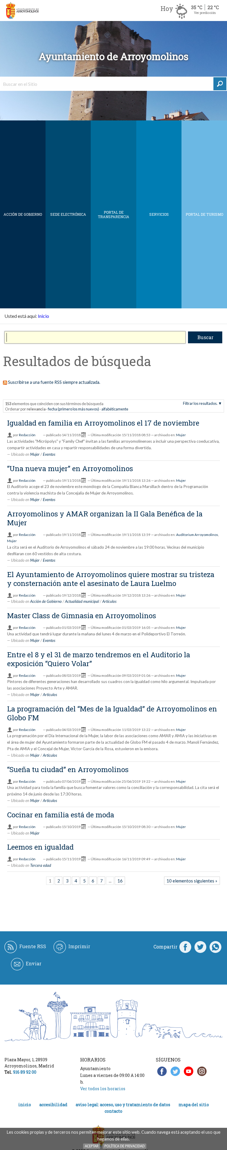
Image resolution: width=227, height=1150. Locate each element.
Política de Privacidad (124, 1146)
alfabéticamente (114, 409)
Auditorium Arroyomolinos (197, 535)
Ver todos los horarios (102, 1088)
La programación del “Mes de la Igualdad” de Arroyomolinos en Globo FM (112, 713)
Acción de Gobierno (23, 214)
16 (120, 880)
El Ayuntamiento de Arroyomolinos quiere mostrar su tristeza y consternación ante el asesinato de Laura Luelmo (110, 579)
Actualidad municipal (82, 601)
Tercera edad (40, 865)
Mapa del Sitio (194, 1104)
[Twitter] (200, 947)
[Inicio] (22, 10)
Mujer (181, 435)
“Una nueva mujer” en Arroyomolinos (70, 468)
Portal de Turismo (204, 214)
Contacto (113, 1111)
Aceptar (91, 1146)
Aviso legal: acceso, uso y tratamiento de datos (123, 1104)
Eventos (49, 454)
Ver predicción (205, 12)
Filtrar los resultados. (200, 403)
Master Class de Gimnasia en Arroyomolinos (81, 615)
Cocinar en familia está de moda (60, 814)
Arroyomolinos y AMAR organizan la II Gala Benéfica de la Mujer (104, 518)
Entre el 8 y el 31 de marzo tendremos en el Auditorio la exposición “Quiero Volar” (98, 659)
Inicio (43, 316)
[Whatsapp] (215, 947)
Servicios (159, 214)
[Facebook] (185, 947)
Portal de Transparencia (113, 214)
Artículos (109, 601)
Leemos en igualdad (40, 847)
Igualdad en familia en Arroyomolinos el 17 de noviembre (103, 423)
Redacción (27, 435)
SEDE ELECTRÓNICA (68, 214)
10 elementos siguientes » (191, 880)
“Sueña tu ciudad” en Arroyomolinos (68, 769)
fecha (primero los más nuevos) (73, 409)
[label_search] (220, 84)
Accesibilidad (53, 1104)
